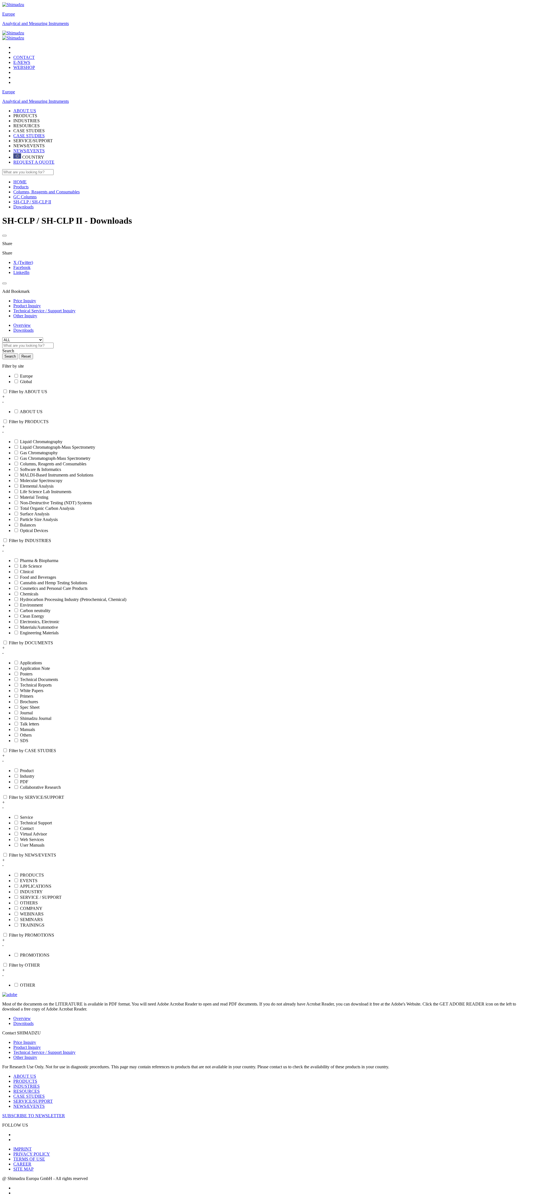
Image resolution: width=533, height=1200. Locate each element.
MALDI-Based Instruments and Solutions (56, 475)
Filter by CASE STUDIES (32, 750)
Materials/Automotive (39, 627)
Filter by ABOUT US (28, 391)
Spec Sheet (29, 707)
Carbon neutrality (35, 610)
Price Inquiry (24, 1042)
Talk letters (29, 724)
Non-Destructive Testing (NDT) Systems (56, 502)
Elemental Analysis (37, 486)
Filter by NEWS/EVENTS (32, 855)
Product (27, 770)
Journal (26, 712)
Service (26, 817)
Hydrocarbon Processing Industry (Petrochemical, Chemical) (73, 599)
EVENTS (28, 880)
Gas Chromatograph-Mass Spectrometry (55, 458)
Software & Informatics (40, 469)
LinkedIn (21, 272)
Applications (31, 662)
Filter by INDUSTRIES (30, 540)
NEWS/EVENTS (29, 150)
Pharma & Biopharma (39, 560)
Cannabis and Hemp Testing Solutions (53, 582)
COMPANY (31, 908)
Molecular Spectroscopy (41, 480)
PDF (24, 781)
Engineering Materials (39, 632)
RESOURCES (26, 1091)
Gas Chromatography (39, 452)
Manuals (27, 729)
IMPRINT (22, 1149)
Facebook (22, 267)
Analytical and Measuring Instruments (35, 23)
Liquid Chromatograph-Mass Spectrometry (57, 447)
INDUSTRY (31, 891)
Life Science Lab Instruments (45, 491)
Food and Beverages (38, 577)
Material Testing (34, 497)
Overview (22, 325)
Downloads (23, 330)
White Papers (31, 690)
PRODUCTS (32, 875)
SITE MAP (23, 1169)
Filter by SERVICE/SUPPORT (36, 797)
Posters (26, 674)
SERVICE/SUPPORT (33, 1101)
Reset (26, 356)
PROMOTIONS (34, 955)
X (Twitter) (23, 262)
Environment (31, 605)
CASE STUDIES (29, 135)
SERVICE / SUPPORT (41, 897)
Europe (8, 14)
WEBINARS (32, 914)
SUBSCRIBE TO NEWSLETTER (33, 1115)
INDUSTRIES (26, 1086)
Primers (26, 696)
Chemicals (29, 594)
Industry (27, 776)
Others (26, 735)
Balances (28, 525)
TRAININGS (32, 925)
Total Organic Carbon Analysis (47, 508)
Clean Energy (32, 616)
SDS (24, 740)
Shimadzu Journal (35, 718)
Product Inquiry (27, 1047)
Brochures (29, 701)
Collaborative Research (40, 787)
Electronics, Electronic (39, 621)
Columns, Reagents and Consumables (53, 463)
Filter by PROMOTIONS (31, 935)
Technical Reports (36, 685)
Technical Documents (39, 679)
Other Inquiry (25, 1057)
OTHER (27, 985)
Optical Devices (34, 530)
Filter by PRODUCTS (29, 421)
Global (26, 381)
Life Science (31, 566)
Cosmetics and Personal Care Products (53, 588)
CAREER (22, 1164)
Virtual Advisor (33, 834)
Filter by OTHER (24, 965)
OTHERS (29, 902)
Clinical (27, 571)
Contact (27, 828)
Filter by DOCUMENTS (31, 642)
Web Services (32, 839)
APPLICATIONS (35, 886)
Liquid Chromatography (41, 441)
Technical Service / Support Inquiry (44, 1052)
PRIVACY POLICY (31, 1154)
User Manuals (32, 845)
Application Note (35, 668)
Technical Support (36, 822)
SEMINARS (31, 919)
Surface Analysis (34, 514)
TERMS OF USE (29, 1159)
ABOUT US (31, 411)
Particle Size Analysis (39, 519)
